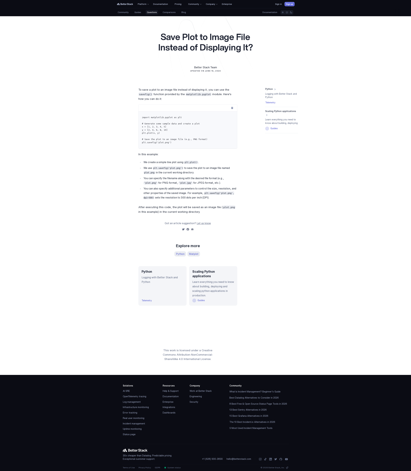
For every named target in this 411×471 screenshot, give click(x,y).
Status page (129, 434)
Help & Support (171, 391)
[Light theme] (283, 12)
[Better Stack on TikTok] (265, 459)
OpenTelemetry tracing (134, 396)
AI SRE (126, 391)
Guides (137, 12)
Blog (183, 12)
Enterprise (168, 402)
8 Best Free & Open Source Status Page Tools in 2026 (258, 404)
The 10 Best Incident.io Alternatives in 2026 (252, 422)
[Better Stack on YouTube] (286, 459)
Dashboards (169, 413)
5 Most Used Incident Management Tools (250, 428)
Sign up (289, 4)
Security (194, 402)
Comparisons (169, 12)
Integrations (169, 407)
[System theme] (287, 12)
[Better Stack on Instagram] (260, 459)
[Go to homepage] (125, 4)
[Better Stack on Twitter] (275, 459)
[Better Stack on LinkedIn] (270, 459)
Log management (132, 402)
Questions (152, 12)
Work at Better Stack (201, 391)
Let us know (204, 223)
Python (180, 254)
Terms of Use (129, 468)
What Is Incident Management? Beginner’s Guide (254, 391)
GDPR (157, 468)
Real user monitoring (133, 418)
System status (174, 468)
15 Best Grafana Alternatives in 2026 (248, 416)
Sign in (278, 4)
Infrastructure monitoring (136, 407)
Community (123, 12)
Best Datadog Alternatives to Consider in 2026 (254, 398)
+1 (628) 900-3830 (212, 459)
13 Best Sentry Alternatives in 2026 (248, 410)
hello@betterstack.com (239, 459)
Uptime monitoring (132, 429)
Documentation (269, 12)
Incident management (134, 423)
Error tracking (130, 413)
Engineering (196, 396)
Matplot (193, 254)
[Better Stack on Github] (281, 459)
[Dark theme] (291, 12)
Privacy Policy (145, 468)
